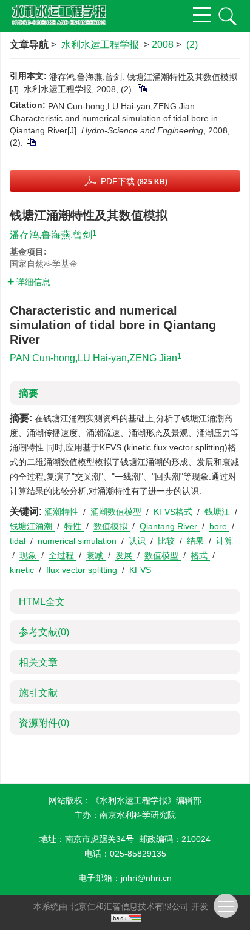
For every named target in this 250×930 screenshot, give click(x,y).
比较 (167, 541)
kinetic (23, 570)
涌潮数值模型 (117, 512)
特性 (74, 526)
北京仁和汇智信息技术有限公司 (129, 906)
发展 (125, 555)
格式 (200, 555)
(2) (192, 44)
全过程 (62, 555)
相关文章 (38, 662)
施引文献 (38, 692)
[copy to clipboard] (30, 141)
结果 (196, 541)
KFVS (141, 570)
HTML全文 (42, 602)
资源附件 (44, 723)
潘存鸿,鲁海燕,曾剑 (51, 235)
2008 (163, 44)
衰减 (96, 555)
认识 (138, 541)
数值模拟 (111, 526)
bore (219, 526)
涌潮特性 (62, 512)
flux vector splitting (83, 570)
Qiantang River (170, 526)
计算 (224, 541)
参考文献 (44, 632)
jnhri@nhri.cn (146, 878)
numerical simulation (78, 541)
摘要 (28, 393)
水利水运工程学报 (100, 44)
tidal (19, 541)
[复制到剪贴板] (141, 88)
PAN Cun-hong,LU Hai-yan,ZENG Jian (93, 358)
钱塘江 (218, 512)
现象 (29, 555)
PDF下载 (134, 181)
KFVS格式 (174, 512)
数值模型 (162, 555)
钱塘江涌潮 (32, 526)
